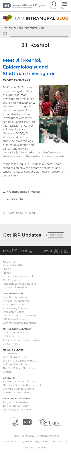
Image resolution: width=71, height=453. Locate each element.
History (7, 268)
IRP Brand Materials (48, 435)
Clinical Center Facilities (16, 332)
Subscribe (56, 234)
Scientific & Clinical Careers (18, 388)
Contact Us (27, 435)
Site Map (30, 447)
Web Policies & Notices (54, 441)
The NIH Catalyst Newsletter (19, 368)
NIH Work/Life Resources (17, 409)
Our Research (13, 293)
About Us (9, 261)
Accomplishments (13, 304)
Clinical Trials (10, 343)
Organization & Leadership (18, 276)
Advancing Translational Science (22, 339)
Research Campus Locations (19, 283)
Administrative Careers (16, 392)
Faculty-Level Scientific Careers (21, 381)
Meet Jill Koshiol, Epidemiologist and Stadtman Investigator (29, 66)
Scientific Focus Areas (15, 297)
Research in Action (14, 311)
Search (42, 447)
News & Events (13, 349)
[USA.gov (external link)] (49, 421)
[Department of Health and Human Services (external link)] (13, 421)
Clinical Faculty (11, 336)
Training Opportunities (16, 405)
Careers (9, 377)
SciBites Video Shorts (15, 364)
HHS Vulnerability (21, 441)
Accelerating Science (15, 308)
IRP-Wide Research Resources (20, 315)
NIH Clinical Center (17, 328)
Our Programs (11, 280)
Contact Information (15, 287)
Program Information (15, 402)
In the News (10, 353)
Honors (7, 272)
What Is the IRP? (12, 265)
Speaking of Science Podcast (20, 360)
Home (15, 435)
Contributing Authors (24, 192)
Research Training (16, 398)
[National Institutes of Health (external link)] (28, 421)
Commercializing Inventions (19, 322)
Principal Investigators (16, 300)
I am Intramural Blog (15, 356)
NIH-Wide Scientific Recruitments (22, 385)
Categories (15, 198)
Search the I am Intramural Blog (23, 28)
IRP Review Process (14, 319)
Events (7, 371)
